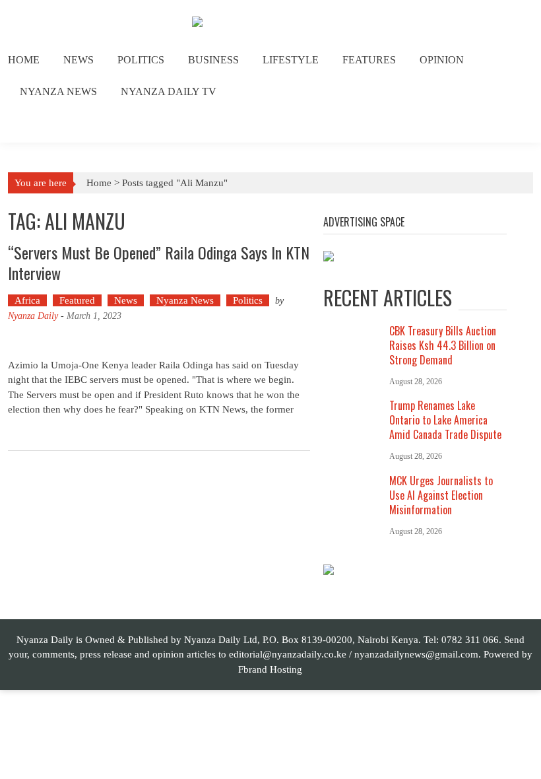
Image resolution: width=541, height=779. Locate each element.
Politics (140, 59)
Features (369, 59)
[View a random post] (513, 125)
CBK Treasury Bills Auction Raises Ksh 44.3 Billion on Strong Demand (442, 345)
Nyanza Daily (33, 316)
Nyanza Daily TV (168, 91)
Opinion (442, 59)
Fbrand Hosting (270, 669)
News (78, 59)
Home (24, 59)
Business (213, 59)
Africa (27, 300)
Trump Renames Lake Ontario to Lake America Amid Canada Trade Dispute (445, 419)
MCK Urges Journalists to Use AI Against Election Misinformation (441, 495)
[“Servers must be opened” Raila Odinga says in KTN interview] (158, 340)
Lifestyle (291, 59)
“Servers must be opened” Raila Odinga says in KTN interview (158, 262)
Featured (77, 300)
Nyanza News (58, 91)
